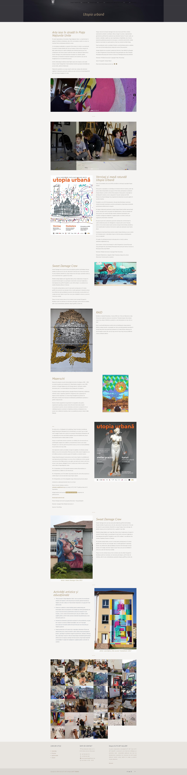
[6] (96, 131)
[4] (93, 131)
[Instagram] (131, 771)
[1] (88, 131)
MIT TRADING (75, 771)
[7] (98, 131)
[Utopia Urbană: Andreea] (93, 156)
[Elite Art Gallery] (53, 2)
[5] (95, 131)
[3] (91, 131)
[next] (134, 105)
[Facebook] (127, 771)
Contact (53, 757)
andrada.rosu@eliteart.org (58, 487)
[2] (90, 131)
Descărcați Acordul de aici (58, 498)
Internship (54, 751)
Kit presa (54, 753)
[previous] (52, 105)
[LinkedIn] (129, 771)
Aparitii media (55, 755)
